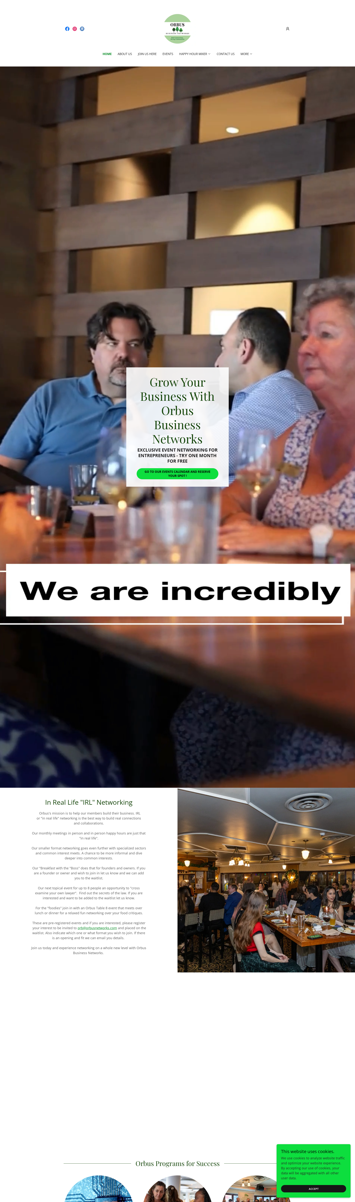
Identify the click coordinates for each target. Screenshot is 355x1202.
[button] (287, 29)
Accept (314, 1189)
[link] (67, 29)
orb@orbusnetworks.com (97, 928)
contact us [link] (226, 54)
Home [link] (107, 54)
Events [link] (168, 54)
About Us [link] (125, 54)
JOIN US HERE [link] (147, 54)
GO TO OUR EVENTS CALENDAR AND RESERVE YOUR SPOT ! (177, 474)
